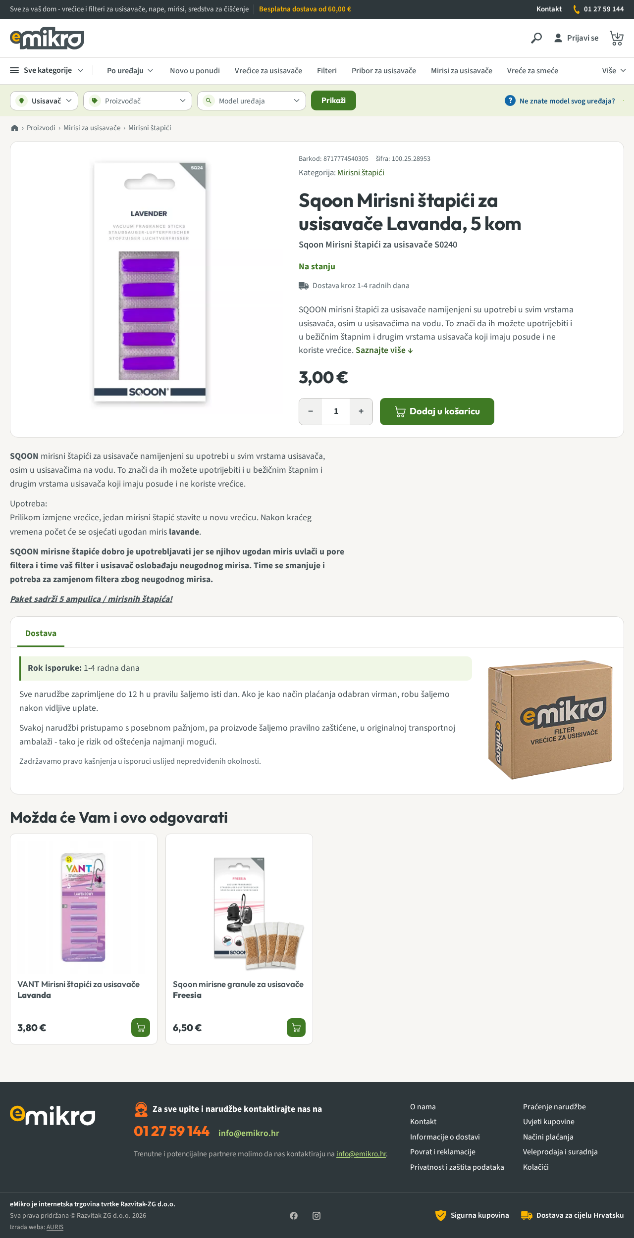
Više (609, 70)
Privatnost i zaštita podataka (457, 1167)
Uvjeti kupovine (549, 1122)
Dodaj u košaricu (445, 411)
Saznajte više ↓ (384, 350)
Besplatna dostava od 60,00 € (305, 9)
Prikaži (333, 100)
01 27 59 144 (604, 9)
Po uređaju (125, 70)
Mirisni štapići (149, 128)
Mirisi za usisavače (461, 70)
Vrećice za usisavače (268, 70)
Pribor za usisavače (384, 70)
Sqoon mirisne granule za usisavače (238, 989)
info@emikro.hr (248, 1133)
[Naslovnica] (14, 128)
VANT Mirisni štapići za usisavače (78, 989)
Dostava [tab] (40, 633)
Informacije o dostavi (445, 1137)
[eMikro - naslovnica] (47, 38)
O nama (423, 1107)
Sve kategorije (48, 70)
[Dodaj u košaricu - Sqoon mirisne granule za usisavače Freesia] (296, 1027)
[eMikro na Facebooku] (294, 1216)
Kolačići (536, 1167)
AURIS (55, 1227)
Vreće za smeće (532, 70)
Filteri (327, 70)
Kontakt (549, 9)
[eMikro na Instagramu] (316, 1216)
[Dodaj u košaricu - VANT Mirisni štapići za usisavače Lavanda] (140, 1027)
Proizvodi (41, 128)
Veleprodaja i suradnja (560, 1152)
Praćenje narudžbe (554, 1107)
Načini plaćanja (548, 1137)
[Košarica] (616, 38)
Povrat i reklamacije (443, 1152)
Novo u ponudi (195, 70)
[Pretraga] (536, 38)
